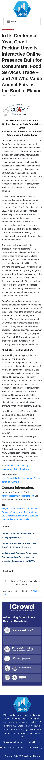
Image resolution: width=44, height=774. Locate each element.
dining (16, 469)
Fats (32, 465)
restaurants (7, 469)
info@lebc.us (35, 742)
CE (3, 516)
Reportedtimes (31, 512)
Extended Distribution (12, 519)
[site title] (22, 704)
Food (17, 465)
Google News (16, 512)
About (11, 747)
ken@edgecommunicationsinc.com (18, 496)
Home (3, 747)
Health (10, 465)
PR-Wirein (11, 508)
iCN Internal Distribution (27, 516)
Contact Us (21, 747)
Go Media (10, 516)
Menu (14, 21)
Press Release (8, 30)
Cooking (24, 465)
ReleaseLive (23, 508)
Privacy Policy (35, 747)
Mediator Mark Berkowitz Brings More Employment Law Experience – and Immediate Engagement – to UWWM (19, 557)
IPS (3, 508)
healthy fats (25, 469)
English (26, 519)
